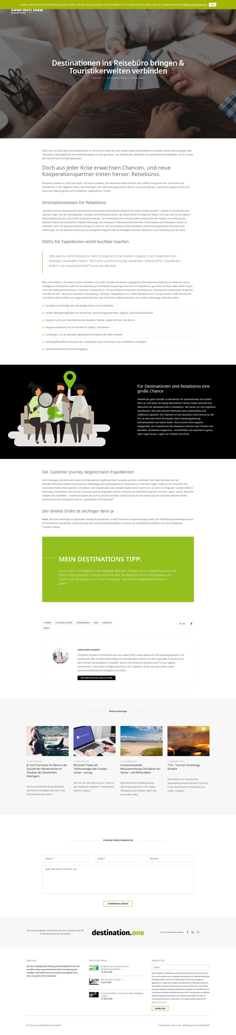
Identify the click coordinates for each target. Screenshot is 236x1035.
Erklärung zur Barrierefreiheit (196, 1025)
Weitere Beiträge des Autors (96, 678)
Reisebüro (107, 623)
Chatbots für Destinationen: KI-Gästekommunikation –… (115, 967)
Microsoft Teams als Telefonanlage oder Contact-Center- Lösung (91, 768)
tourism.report (138, 78)
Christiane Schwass (118, 78)
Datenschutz (164, 1025)
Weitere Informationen (195, 4)
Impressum (176, 1025)
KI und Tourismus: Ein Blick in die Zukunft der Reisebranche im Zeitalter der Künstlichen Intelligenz (46, 770)
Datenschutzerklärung (159, 1002)
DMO (96, 623)
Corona (47, 623)
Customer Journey (63, 623)
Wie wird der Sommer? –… (113, 979)
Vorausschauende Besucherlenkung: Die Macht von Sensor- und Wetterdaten (140, 768)
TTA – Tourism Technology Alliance (183, 767)
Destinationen (83, 623)
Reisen (46, 628)
